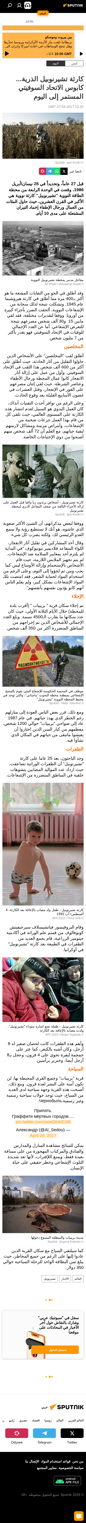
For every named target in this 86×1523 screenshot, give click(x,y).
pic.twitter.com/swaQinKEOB (43, 1121)
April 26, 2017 (43, 1135)
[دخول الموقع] (19, 5)
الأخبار (65, 1278)
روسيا (48, 1420)
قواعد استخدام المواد (55, 1461)
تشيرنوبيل (50, 1278)
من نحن (78, 1461)
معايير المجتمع (47, 1468)
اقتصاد (36, 1420)
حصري (23, 1420)
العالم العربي (76, 1420)
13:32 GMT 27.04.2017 (66, 107)
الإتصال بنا (32, 1461)
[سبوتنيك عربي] (74, 7)
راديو (12, 1420)
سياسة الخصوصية (71, 1468)
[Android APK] (67, 1481)
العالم (78, 1278)
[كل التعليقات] (79, 1516)
